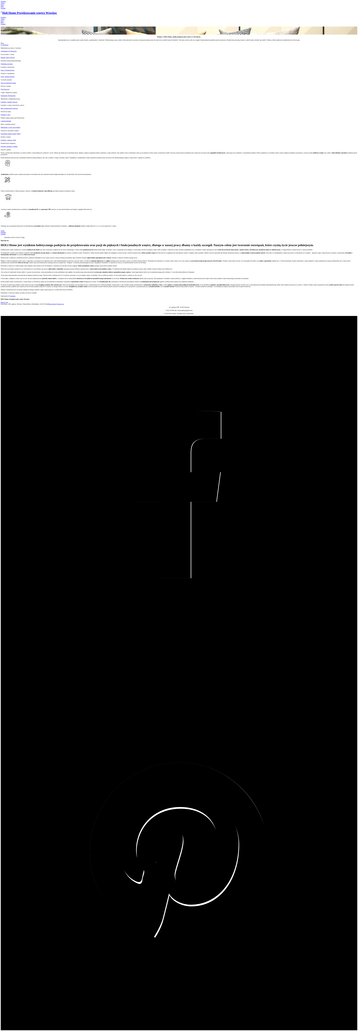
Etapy (2, 5)
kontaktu (12, 296)
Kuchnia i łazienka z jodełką (9, 146)
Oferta (2, 3)
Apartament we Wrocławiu (9, 51)
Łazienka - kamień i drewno (9, 102)
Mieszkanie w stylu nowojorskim (10, 127)
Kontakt (3, 8)
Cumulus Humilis (6, 121)
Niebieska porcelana (7, 64)
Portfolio (3, 1)
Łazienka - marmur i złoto (8, 140)
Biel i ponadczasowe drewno (9, 108)
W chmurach (4, 45)
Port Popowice (5, 89)
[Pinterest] (179, 851)
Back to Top (4, 302)
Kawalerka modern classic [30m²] (11, 134)
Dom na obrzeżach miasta (8, 83)
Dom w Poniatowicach (7, 70)
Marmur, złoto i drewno (8, 57)
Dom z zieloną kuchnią (7, 76)
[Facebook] (179, 494)
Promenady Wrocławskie (8, 95)
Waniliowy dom (5, 115)
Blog (2, 6)
